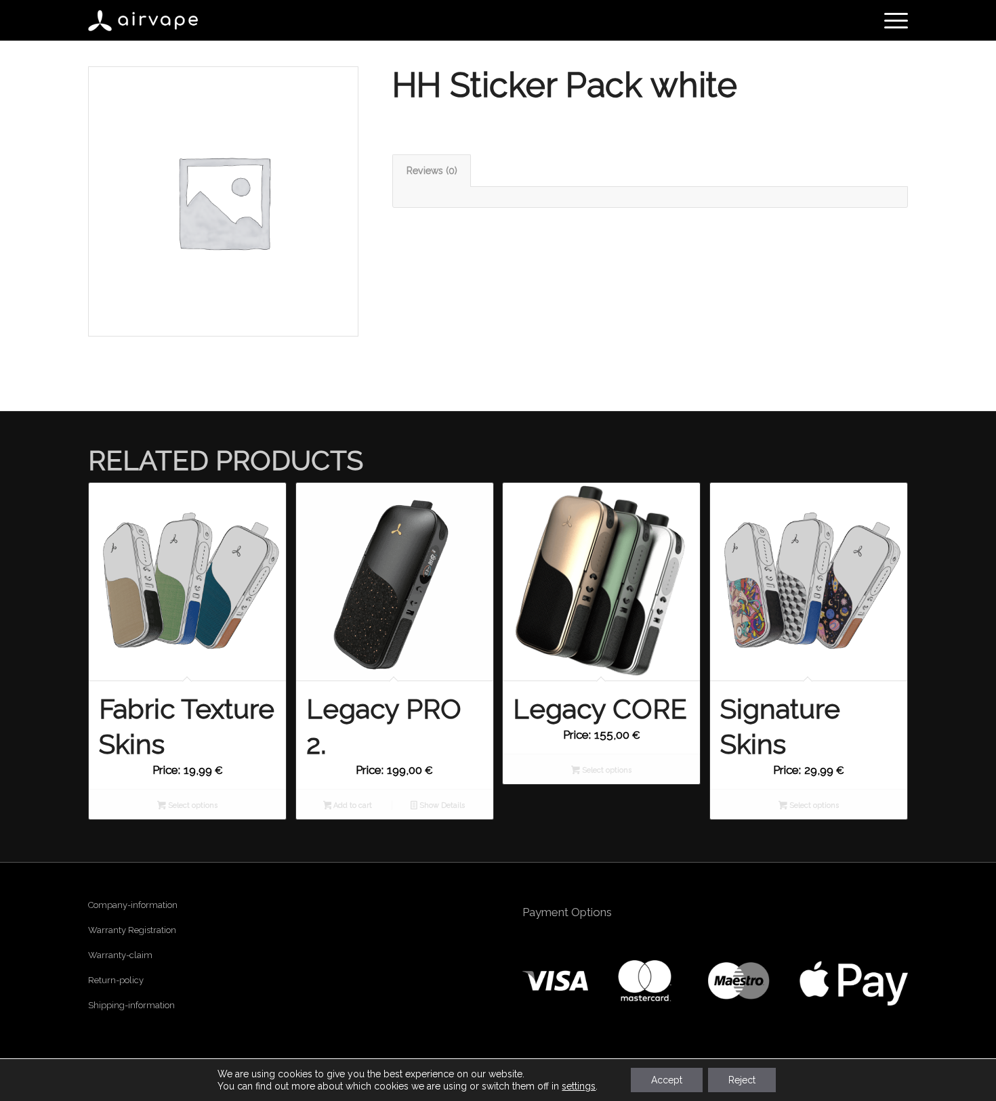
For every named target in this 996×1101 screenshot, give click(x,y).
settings (579, 1086)
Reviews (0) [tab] (432, 170)
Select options (191, 805)
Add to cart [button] (351, 805)
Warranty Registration (132, 930)
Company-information (133, 905)
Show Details (441, 805)
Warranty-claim (120, 955)
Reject (741, 1080)
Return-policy (116, 980)
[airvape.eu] (144, 20)
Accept (666, 1080)
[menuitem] (891, 20)
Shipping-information (131, 1005)
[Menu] (891, 20)
